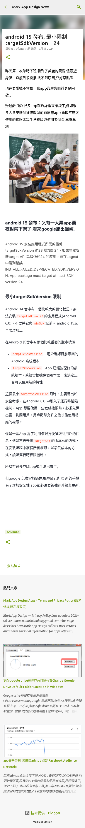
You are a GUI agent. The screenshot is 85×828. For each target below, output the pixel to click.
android (13, 531)
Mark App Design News (30, 7)
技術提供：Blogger (45, 813)
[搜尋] (79, 7)
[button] (7, 57)
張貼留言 (14, 566)
